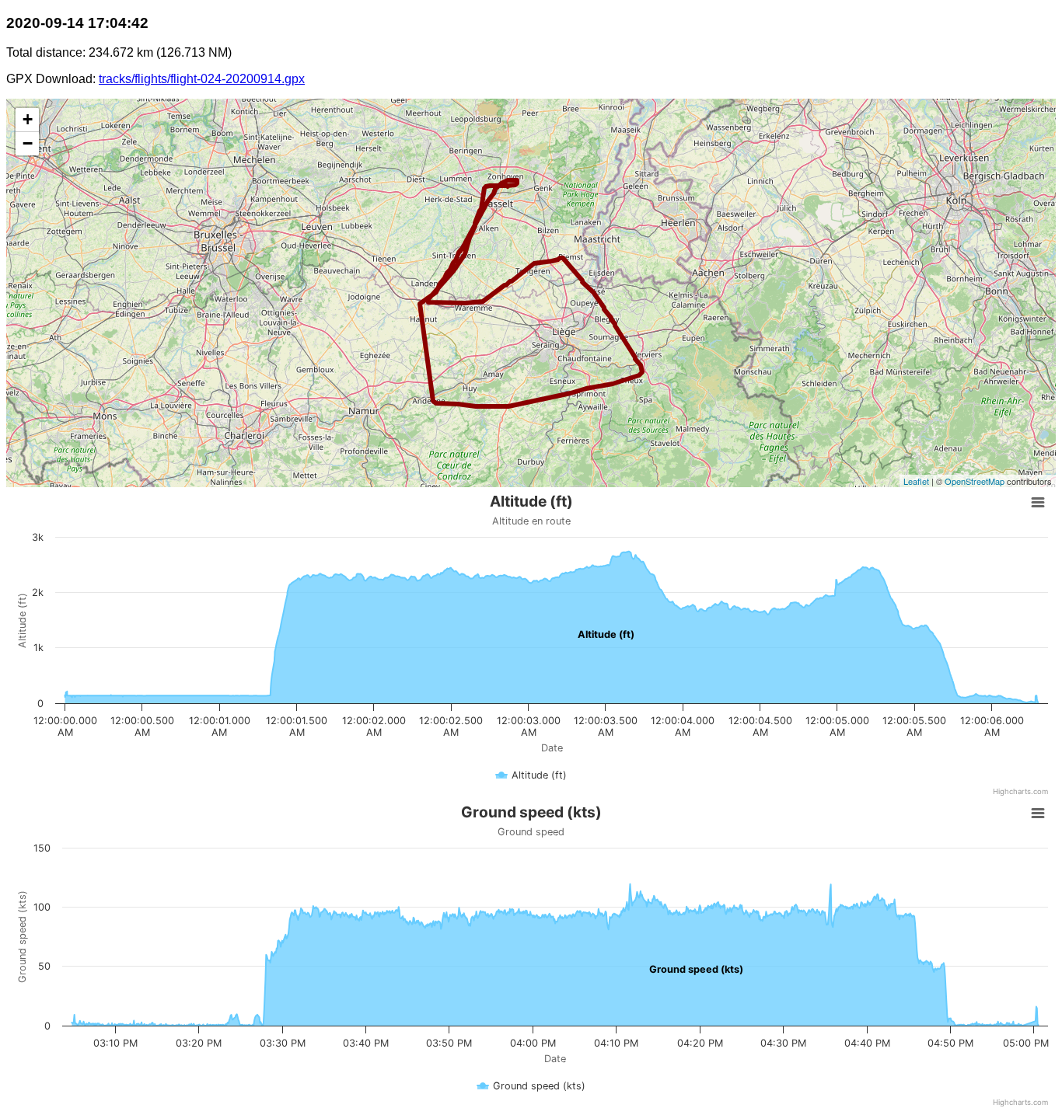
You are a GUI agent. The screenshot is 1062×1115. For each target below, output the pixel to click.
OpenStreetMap (974, 481)
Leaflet (916, 481)
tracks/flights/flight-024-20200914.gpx (202, 78)
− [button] (28, 143)
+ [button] (28, 119)
